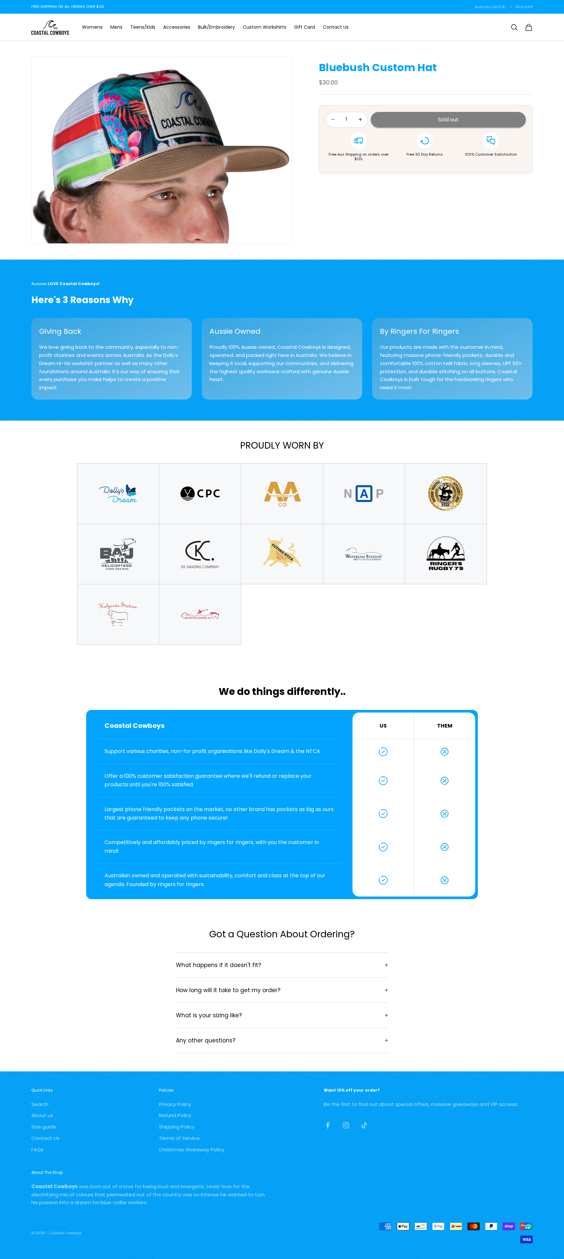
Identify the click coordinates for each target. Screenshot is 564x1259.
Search (39, 1104)
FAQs (37, 1149)
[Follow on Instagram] (346, 1125)
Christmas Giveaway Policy (191, 1149)
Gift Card (304, 27)
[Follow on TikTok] (364, 1125)
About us (42, 1115)
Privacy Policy (175, 1104)
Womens (92, 27)
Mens (116, 27)
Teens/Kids (142, 27)
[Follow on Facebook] (328, 1125)
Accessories (176, 27)
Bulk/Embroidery (216, 27)
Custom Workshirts (264, 27)
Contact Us (336, 27)
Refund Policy (175, 1115)
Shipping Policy (177, 1126)
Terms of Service (179, 1138)
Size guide (43, 1126)
